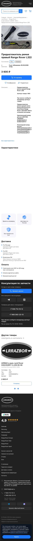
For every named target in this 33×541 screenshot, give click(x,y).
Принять (16, 537)
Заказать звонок (17, 291)
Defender (3, 426)
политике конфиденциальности (19, 531)
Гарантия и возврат (6, 467)
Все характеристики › (8, 140)
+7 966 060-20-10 (16, 315)
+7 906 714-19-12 (16, 309)
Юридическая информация (8, 472)
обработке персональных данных (18, 532)
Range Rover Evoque (7, 438)
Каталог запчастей (6, 451)
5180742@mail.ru (9, 489)
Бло (2, 459)
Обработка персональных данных (9, 521)
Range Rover (4, 443)
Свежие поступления (7, 454)
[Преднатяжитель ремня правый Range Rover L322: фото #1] (16, 37)
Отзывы (3, 456)
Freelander (4, 435)
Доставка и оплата (6, 470)
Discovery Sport (5, 432)
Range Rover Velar (6, 441)
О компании (4, 464)
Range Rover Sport (6, 446)
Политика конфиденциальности (9, 519)
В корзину (16, 383)
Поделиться (24, 83)
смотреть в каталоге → (12, 338)
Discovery (4, 429)
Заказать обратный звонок (16, 508)
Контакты (4, 475)
